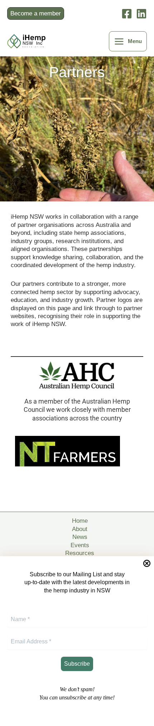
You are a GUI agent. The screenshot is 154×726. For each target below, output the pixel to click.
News (79, 537)
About (79, 529)
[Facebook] (126, 13)
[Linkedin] (141, 13)
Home (80, 520)
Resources (79, 553)
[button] (37, 13)
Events (80, 545)
